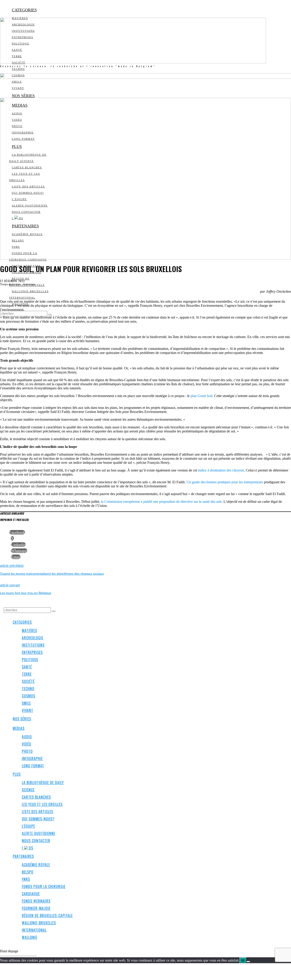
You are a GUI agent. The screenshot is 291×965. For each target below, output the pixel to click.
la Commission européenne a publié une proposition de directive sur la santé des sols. (161, 501)
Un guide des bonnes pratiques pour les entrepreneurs (224, 482)
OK (243, 960)
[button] (50, 314)
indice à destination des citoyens (221, 470)
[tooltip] (17, 532)
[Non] (248, 961)
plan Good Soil (201, 396)
